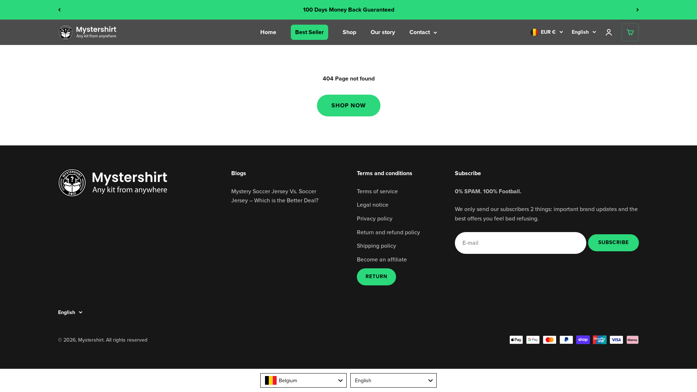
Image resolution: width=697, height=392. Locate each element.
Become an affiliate (382, 259)
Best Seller (309, 32)
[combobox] (303, 380)
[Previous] (59, 10)
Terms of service (377, 191)
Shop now (348, 105)
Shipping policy (376, 245)
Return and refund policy (388, 232)
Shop (349, 32)
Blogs (238, 173)
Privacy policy (374, 218)
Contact (419, 32)
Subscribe (613, 242)
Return (376, 276)
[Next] (637, 10)
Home (268, 32)
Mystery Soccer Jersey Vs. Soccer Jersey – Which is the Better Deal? (274, 196)
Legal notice (372, 205)
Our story (383, 32)
